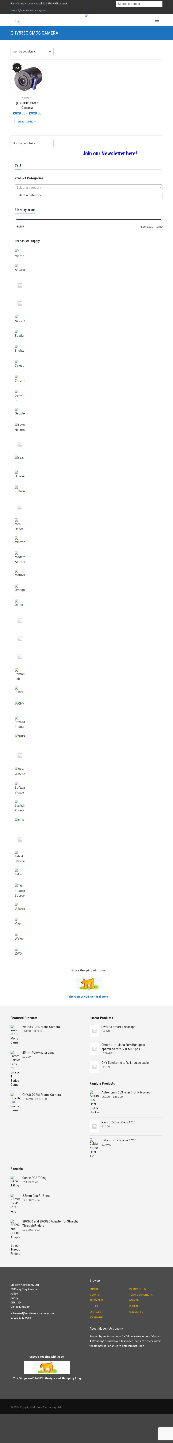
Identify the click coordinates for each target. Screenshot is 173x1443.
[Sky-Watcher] (88, 766)
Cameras (94, 1289)
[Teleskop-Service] (88, 850)
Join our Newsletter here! (109, 153)
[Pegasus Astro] (88, 649)
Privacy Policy (137, 1289)
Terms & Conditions (141, 1294)
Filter (20, 226)
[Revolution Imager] (88, 715)
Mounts (94, 1294)
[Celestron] (88, 359)
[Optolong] (88, 613)
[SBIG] (88, 733)
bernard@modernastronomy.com (28, 10)
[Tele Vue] (88, 832)
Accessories (96, 1317)
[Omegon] (88, 583)
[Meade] (88, 499)
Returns (134, 1306)
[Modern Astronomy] (88, 550)
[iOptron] (88, 484)
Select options (27, 121)
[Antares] (88, 263)
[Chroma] (88, 374)
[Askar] (88, 296)
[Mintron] (88, 535)
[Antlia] (88, 278)
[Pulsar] (88, 685)
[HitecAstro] (88, 470)
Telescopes (96, 1300)
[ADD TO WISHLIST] (38, 66)
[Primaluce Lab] (88, 667)
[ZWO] (88, 947)
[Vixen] (88, 917)
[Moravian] (88, 568)
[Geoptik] (88, 407)
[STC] (88, 817)
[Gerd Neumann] (88, 422)
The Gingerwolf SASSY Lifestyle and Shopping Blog (47, 1378)
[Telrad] (88, 868)
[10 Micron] (88, 248)
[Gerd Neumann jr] (88, 437)
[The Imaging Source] (88, 883)
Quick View (22, 87)
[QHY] (88, 700)
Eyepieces (95, 1311)
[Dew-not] (88, 389)
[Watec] (88, 932)
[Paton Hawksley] (88, 631)
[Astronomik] (88, 314)
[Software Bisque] (88, 781)
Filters (94, 1306)
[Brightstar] (88, 344)
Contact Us (136, 1311)
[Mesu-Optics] (88, 517)
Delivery (134, 1300)
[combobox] (88, 187)
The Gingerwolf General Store (89, 996)
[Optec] (88, 598)
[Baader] (88, 329)
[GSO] (88, 455)
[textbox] (88, 188)
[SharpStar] (88, 748)
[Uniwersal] (88, 902)
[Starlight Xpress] (88, 799)
